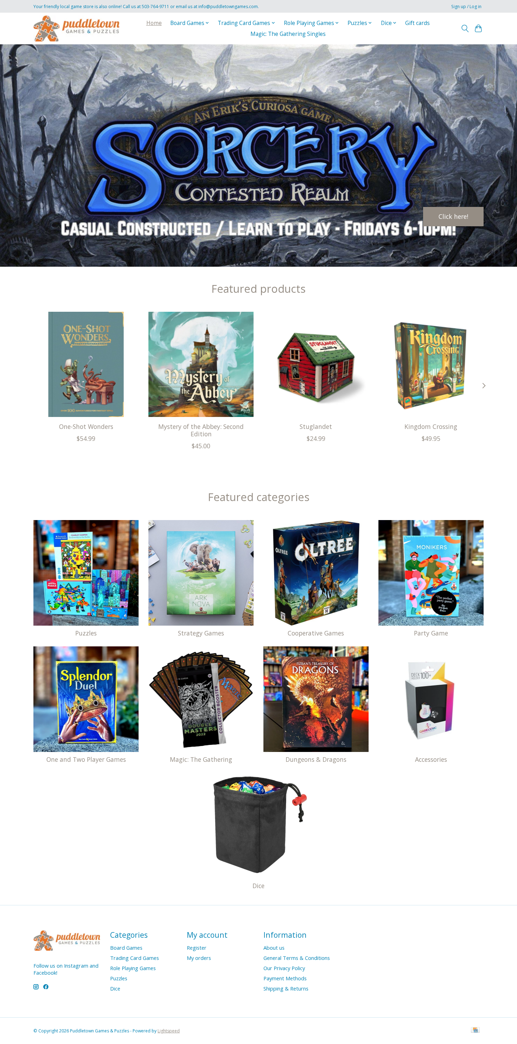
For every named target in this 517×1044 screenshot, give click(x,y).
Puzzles (86, 633)
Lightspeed (169, 1031)
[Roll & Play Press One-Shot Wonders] (86, 364)
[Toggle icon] (465, 28)
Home (154, 23)
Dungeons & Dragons (316, 759)
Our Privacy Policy (284, 968)
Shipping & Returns (285, 988)
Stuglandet (316, 426)
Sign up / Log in (466, 7)
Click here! (453, 216)
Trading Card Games (134, 957)
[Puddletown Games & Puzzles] (76, 28)
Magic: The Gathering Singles (288, 34)
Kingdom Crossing (430, 426)
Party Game (431, 633)
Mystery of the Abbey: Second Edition (201, 430)
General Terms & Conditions (296, 957)
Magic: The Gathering (201, 759)
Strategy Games (201, 633)
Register (196, 947)
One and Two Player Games (86, 759)
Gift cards (417, 23)
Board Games (126, 947)
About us (274, 947)
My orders (199, 957)
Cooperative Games (316, 633)
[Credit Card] (475, 1030)
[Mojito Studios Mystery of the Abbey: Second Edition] (201, 364)
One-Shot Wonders (86, 426)
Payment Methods (285, 978)
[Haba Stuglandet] (316, 364)
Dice (258, 885)
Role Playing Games (133, 968)
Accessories (431, 759)
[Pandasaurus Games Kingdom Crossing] (431, 364)
